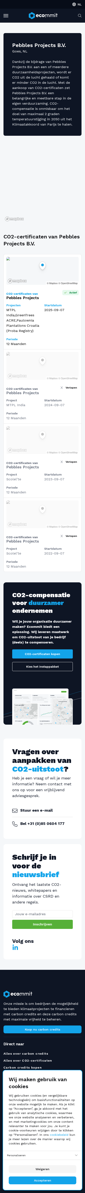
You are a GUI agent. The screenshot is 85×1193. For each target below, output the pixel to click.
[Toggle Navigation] (6, 15)
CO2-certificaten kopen (42, 654)
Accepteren (42, 1180)
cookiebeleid (59, 1134)
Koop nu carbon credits (42, 1029)
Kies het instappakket (42, 666)
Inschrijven (42, 924)
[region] (42, 181)
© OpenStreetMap (68, 283)
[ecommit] (43, 15)
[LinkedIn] (15, 948)
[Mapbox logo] (14, 218)
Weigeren (42, 1169)
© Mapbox (52, 283)
